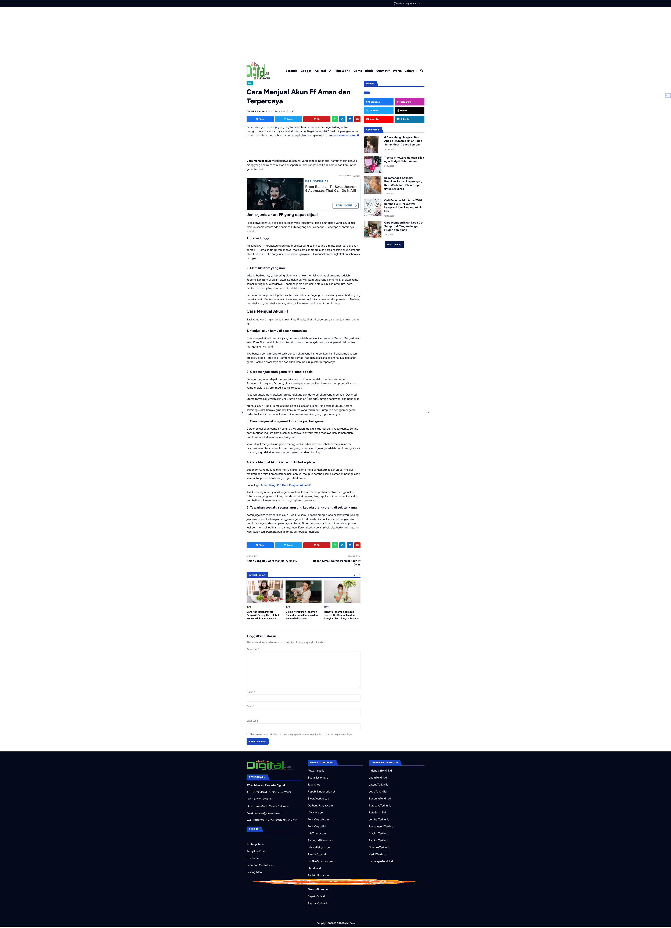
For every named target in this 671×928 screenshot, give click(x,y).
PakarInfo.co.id (317, 854)
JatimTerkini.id (378, 777)
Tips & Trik (342, 70)
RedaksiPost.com (318, 875)
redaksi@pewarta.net (268, 813)
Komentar (253, 649)
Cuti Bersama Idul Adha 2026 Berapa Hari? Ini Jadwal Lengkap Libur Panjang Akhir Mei (403, 206)
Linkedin (404, 119)
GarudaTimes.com (319, 889)
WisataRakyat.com (319, 847)
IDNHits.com (316, 812)
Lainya (409, 70)
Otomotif (383, 70)
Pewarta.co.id (316, 770)
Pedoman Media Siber (260, 865)
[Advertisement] (335, 33)
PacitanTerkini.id (379, 840)
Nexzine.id (314, 868)
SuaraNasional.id (318, 777)
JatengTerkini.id (378, 784)
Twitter (373, 110)
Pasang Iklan (254, 872)
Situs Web (252, 720)
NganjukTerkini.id (379, 847)
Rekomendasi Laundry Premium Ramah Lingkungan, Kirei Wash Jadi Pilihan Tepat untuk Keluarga (403, 183)
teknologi (271, 127)
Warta (397, 70)
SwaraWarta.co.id (318, 798)
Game (357, 70)
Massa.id (313, 882)
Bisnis (369, 70)
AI (330, 70)
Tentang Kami (255, 844)
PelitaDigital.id (317, 826)
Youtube (374, 119)
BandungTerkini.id (380, 798)
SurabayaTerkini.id (380, 805)
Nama (251, 691)
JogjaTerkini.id (378, 791)
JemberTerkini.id (379, 819)
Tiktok (403, 110)
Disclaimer (253, 858)
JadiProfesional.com (320, 861)
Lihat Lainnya (394, 244)
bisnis (304, 135)
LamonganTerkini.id (381, 861)
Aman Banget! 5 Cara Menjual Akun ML (286, 485)
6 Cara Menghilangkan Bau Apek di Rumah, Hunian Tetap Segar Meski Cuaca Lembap (403, 141)
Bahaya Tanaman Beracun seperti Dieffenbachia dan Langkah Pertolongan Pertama (303, 615)
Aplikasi (320, 70)
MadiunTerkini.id (379, 833)
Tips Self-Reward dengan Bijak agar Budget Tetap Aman (404, 159)
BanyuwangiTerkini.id (382, 826)
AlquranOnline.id (318, 903)
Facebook (374, 101)
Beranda (292, 70)
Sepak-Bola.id (316, 896)
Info (250, 83)
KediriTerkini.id (378, 854)
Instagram (405, 101)
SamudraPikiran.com (320, 840)
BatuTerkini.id (377, 812)
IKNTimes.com (317, 833)
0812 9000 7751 (263, 820)
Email (250, 706)
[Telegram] (342, 119)
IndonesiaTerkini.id (380, 770)
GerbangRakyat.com (320, 805)
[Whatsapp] (335, 119)
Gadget (306, 70)
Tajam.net (314, 784)
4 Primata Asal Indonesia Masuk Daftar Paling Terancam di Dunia (342, 615)
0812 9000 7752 (286, 820)
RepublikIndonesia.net (321, 791)
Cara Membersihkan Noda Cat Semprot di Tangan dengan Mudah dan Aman (403, 226)
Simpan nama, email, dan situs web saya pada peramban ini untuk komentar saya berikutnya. (301, 734)
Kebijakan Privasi (257, 851)
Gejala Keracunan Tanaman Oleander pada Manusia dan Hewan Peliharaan (263, 615)
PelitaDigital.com (318, 819)
